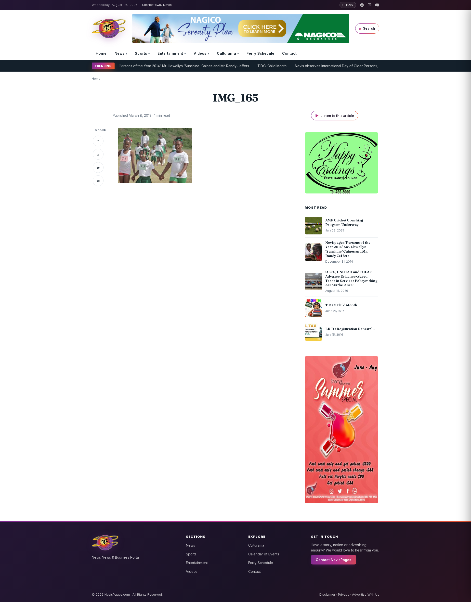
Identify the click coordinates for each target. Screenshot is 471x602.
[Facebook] (362, 5)
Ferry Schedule (260, 53)
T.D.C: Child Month (258, 66)
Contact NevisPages (333, 560)
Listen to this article (334, 115)
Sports (141, 53)
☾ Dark (347, 5)
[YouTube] (377, 5)
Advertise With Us (365, 594)
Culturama (226, 53)
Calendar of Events (263, 554)
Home (101, 53)
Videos (200, 53)
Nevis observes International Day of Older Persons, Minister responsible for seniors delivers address (363, 66)
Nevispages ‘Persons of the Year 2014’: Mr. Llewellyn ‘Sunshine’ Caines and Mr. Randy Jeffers (160, 66)
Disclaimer (327, 594)
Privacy (343, 594)
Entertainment (170, 53)
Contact (289, 53)
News (120, 53)
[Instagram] (369, 5)
